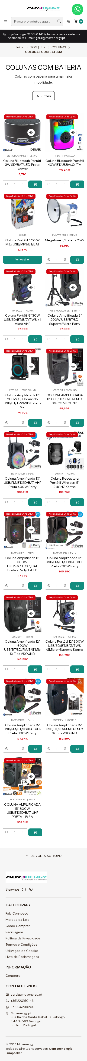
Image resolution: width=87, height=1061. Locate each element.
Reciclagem (14, 932)
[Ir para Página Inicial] (43, 8)
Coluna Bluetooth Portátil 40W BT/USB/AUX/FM (64, 163)
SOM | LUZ (37, 47)
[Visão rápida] (31, 132)
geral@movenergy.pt (26, 994)
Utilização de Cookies (22, 951)
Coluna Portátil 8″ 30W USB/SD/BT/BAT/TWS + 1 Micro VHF (22, 319)
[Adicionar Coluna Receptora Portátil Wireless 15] (77, 502)
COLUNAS (59, 47)
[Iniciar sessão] (68, 21)
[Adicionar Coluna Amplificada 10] (35, 502)
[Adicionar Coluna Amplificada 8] (77, 339)
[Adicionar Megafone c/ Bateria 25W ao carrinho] (77, 260)
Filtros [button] (45, 96)
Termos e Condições (21, 944)
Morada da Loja (17, 920)
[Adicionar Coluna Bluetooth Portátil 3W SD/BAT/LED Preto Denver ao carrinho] (35, 184)
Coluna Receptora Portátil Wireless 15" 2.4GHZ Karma (64, 482)
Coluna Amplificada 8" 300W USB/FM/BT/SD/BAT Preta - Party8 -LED (22, 564)
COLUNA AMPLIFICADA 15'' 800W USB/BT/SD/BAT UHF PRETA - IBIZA (22, 810)
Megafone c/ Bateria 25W (64, 240)
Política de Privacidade (23, 938)
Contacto (13, 976)
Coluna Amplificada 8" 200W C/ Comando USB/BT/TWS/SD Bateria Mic (22, 401)
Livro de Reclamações (22, 957)
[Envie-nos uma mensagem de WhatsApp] (77, 9)
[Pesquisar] (59, 21)
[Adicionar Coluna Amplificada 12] (77, 586)
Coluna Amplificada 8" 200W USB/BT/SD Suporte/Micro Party (65, 319)
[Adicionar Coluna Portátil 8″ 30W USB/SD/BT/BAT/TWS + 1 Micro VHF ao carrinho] (35, 339)
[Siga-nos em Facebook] (24, 889)
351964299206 (22, 1007)
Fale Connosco (17, 913)
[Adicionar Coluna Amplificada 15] (35, 749)
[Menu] (5, 21)
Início (20, 47)
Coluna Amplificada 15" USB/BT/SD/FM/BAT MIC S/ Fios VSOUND (64, 729)
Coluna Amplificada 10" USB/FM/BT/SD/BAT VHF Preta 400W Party (22, 482)
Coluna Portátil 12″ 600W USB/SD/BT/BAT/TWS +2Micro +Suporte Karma (64, 645)
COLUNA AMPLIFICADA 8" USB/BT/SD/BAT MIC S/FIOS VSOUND (64, 399)
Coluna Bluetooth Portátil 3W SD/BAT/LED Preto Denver (22, 165)
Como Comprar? (19, 926)
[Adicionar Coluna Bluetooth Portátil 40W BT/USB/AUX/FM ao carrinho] (77, 184)
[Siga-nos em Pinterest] (30, 889)
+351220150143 (22, 1001)
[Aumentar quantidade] (23, 184)
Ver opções (22, 259)
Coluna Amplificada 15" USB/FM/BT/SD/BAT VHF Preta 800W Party (22, 729)
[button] (43, 856)
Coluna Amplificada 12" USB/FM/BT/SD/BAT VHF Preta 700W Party (64, 562)
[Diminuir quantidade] (6, 184)
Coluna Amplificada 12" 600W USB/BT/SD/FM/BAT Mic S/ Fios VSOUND (22, 647)
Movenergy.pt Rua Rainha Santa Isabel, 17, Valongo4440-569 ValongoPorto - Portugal (38, 1019)
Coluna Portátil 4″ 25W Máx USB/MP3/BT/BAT (22, 242)
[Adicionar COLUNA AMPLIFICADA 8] (77, 423)
